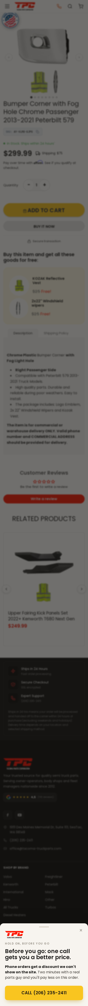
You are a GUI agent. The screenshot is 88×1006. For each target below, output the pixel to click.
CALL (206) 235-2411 (44, 993)
